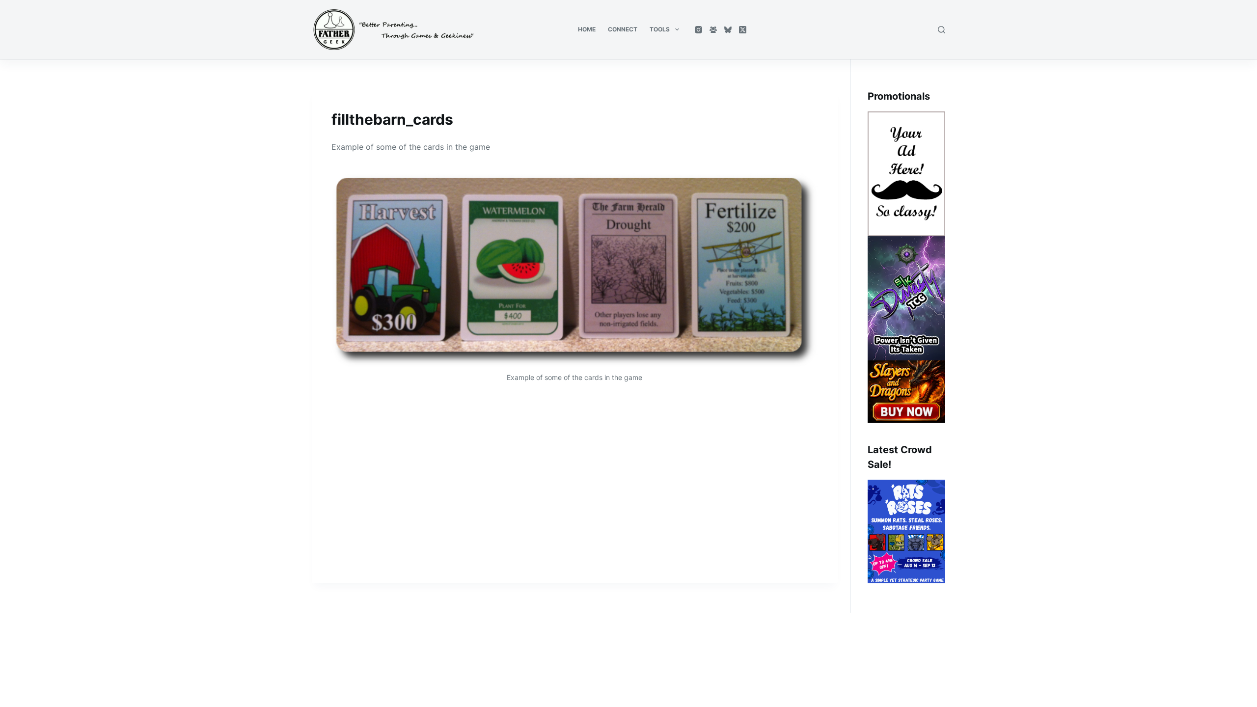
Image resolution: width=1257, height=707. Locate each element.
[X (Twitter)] (742, 29)
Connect (622, 29)
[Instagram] (698, 29)
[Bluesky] (728, 29)
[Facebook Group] (713, 29)
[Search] (941, 29)
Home (587, 29)
